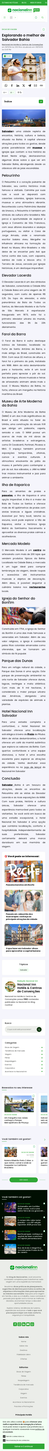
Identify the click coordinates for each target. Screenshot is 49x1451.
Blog (24, 2)
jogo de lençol (32, 767)
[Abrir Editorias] (12, 17)
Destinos (23, 1350)
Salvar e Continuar (24, 1446)
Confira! (8, 1005)
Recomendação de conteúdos (17, 1440)
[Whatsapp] (32, 1327)
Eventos (8, 1064)
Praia (30, 734)
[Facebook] (15, 1327)
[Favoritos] (36, 17)
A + (4, 92)
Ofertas (23, 1359)
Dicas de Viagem (9, 29)
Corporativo (10, 1068)
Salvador (7, 131)
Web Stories (35, 2)
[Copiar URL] (41, 85)
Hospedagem (10, 1061)
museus (37, 147)
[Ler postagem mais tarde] (43, 29)
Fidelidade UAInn (24, 1354)
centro (37, 550)
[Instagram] (19, 1327)
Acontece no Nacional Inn (16, 1071)
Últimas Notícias (10, 2)
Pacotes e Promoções (23, 1406)
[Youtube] (28, 1327)
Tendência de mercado (15, 1051)
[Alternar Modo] (19, 92)
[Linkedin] (24, 1327)
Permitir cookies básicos (15, 1436)
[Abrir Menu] (4, 17)
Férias (7, 1058)
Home (23, 1341)
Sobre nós (24, 1346)
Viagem (8, 1054)
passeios (7, 495)
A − (11, 92)
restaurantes (37, 587)
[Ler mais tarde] (33, 1096)
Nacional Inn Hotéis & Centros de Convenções (22, 44)
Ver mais (23, 1180)
